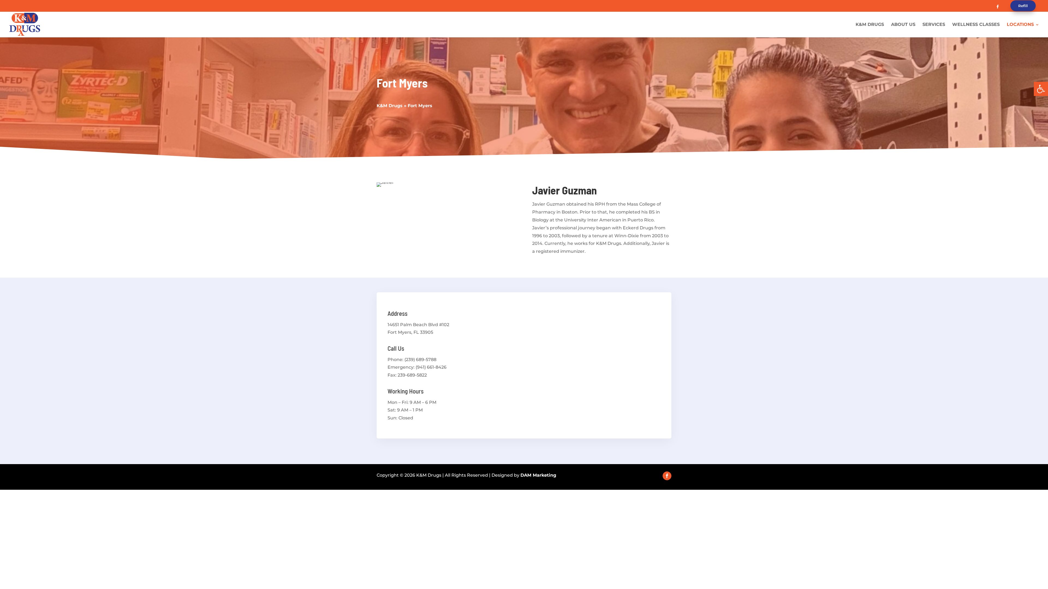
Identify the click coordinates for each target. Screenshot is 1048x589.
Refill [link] (1023, 6)
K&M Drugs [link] (870, 25)
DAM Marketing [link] (538, 475)
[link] (1041, 89)
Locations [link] (1020, 25)
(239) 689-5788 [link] (420, 359)
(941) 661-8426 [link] (431, 367)
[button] (997, 7)
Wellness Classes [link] (976, 25)
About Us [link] (903, 25)
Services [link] (933, 25)
